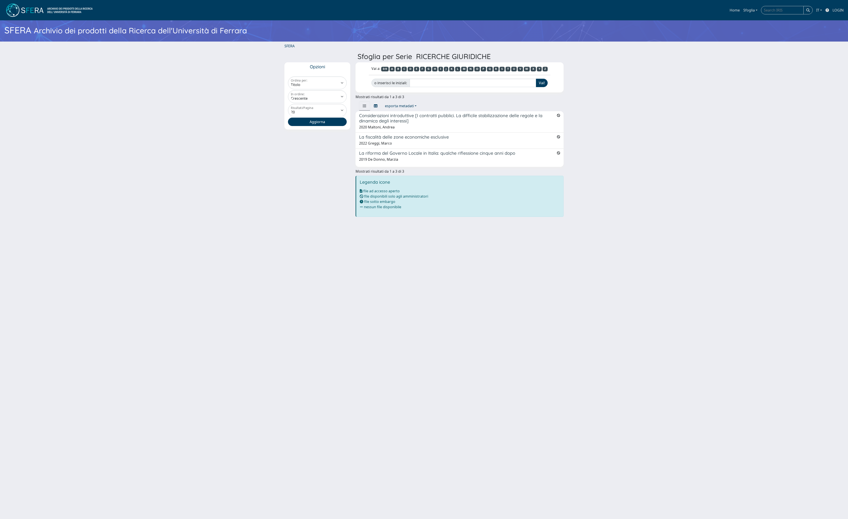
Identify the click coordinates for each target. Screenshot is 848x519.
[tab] (364, 106)
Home (735, 10)
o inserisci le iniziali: (390, 82)
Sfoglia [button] (749, 10)
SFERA (289, 46)
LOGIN (838, 10)
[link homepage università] (49, 10)
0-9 (385, 69)
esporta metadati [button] (399, 105)
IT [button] (817, 10)
